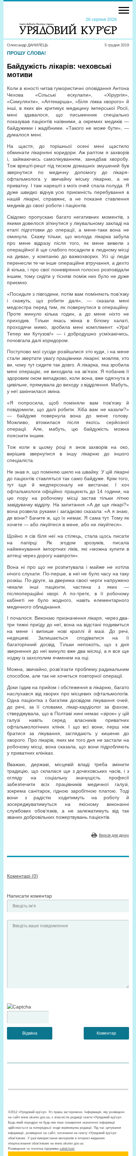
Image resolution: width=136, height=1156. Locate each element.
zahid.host (67, 1148)
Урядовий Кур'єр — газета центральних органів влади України (68, 25)
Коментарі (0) (22, 876)
